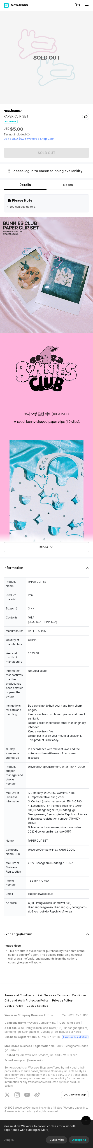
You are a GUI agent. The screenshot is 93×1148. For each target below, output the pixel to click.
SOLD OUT (47, 153)
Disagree (9, 1139)
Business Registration (75, 1037)
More (44, 547)
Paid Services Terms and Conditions (62, 995)
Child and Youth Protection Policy (27, 1000)
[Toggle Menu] (86, 5)
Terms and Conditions (19, 995)
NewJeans (12, 111)
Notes (68, 185)
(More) (44, 1129)
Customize (56, 1139)
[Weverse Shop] (6, 5)
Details (25, 185)
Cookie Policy (14, 1005)
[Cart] (77, 5)
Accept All (79, 1139)
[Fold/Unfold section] (46, 567)
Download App (77, 1094)
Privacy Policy (62, 1000)
